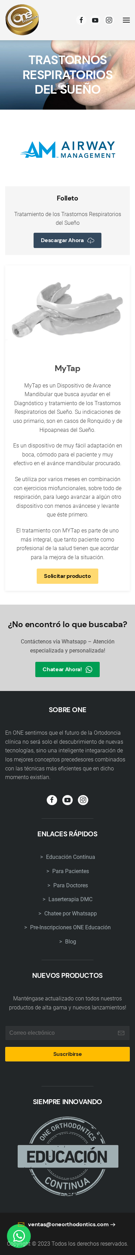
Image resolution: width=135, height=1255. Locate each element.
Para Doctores (70, 885)
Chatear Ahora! (62, 669)
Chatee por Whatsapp (70, 913)
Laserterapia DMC (69, 899)
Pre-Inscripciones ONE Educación (70, 927)
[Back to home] (22, 20)
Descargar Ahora (62, 240)
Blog (70, 941)
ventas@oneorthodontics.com (68, 1224)
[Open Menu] (126, 20)
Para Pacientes (70, 871)
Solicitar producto (67, 576)
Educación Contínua (70, 857)
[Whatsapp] (19, 1236)
